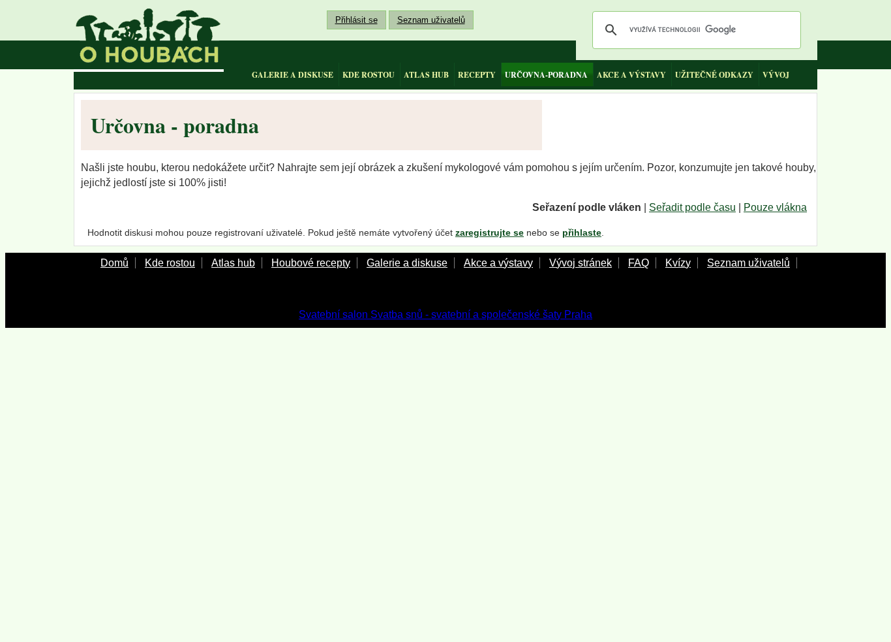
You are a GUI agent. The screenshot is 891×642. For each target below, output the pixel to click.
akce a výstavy (631, 74)
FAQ (638, 262)
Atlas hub (233, 262)
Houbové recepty (310, 262)
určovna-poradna (546, 74)
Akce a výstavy (498, 262)
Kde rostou (170, 262)
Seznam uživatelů (431, 20)
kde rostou (368, 74)
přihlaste (581, 232)
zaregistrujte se (489, 232)
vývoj (776, 74)
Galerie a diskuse (407, 262)
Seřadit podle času (692, 207)
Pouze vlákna (775, 207)
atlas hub (426, 74)
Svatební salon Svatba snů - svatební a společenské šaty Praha (445, 314)
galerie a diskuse (292, 74)
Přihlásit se (356, 20)
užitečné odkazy (714, 74)
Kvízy (678, 262)
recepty (477, 74)
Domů (114, 262)
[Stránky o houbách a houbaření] (149, 36)
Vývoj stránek (580, 262)
